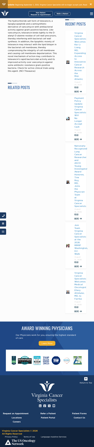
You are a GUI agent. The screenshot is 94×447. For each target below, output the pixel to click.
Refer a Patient (62, 14)
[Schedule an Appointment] (3, 223)
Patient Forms (79, 413)
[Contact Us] (3, 215)
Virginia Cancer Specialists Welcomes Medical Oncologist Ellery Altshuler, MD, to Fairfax (80, 286)
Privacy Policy (11, 437)
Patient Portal (48, 417)
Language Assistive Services (53, 437)
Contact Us (79, 417)
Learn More (47, 343)
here (87, 4)
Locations (17, 417)
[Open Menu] (3, 232)
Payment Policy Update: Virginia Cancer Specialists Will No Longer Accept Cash (80, 112)
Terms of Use (29, 437)
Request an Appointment (16, 413)
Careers (17, 421)
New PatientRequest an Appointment (41, 14)
